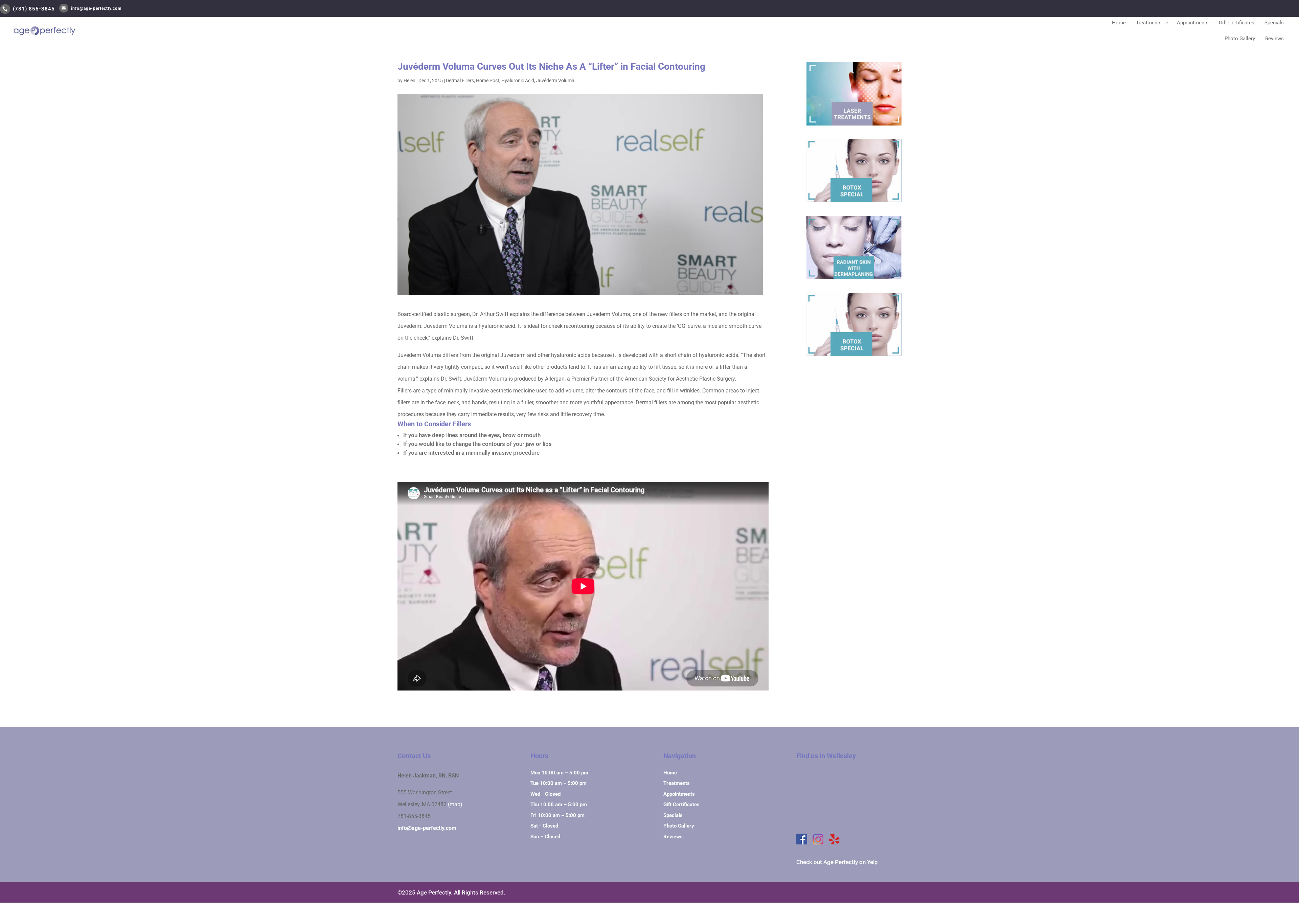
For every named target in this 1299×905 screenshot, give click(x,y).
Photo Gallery (678, 826)
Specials (673, 815)
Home (670, 773)
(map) (455, 804)
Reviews (673, 837)
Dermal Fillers (460, 80)
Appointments (679, 794)
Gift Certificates (681, 804)
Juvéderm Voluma (555, 80)
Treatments (676, 783)
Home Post (487, 80)
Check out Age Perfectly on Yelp (837, 862)
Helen (409, 80)
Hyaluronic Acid (517, 80)
